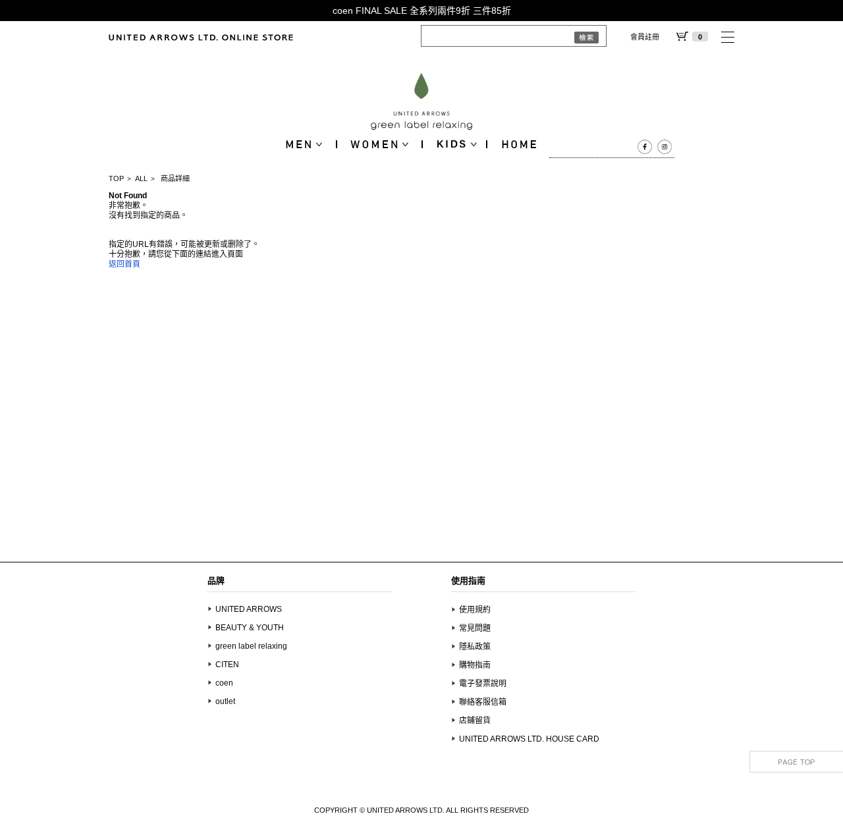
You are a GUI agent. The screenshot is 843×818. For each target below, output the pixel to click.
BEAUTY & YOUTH (249, 627)
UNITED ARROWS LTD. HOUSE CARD (529, 739)
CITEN (227, 664)
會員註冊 (644, 37)
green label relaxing (251, 646)
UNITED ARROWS (248, 609)
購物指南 (475, 665)
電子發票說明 (482, 683)
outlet (225, 701)
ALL (141, 178)
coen (224, 683)
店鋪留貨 (475, 720)
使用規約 (475, 609)
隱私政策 (475, 646)
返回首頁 (124, 264)
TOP (116, 178)
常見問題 (475, 628)
